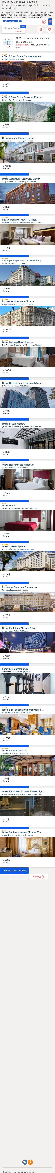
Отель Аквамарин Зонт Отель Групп (21, 178)
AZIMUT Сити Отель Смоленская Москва (24, 56)
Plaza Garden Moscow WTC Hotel (19, 219)
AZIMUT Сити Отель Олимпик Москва (22, 97)
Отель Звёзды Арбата (13, 546)
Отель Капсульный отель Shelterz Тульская (25, 791)
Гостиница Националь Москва (18, 301)
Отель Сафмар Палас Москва (17, 342)
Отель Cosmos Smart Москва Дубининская (25, 383)
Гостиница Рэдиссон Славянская (19, 587)
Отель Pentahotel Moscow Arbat (19, 628)
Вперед (37, 876)
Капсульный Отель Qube (15, 668)
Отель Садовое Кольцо (14, 750)
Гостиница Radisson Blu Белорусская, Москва (26, 709)
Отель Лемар (9, 505)
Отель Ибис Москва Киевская (18, 464)
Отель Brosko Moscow (13, 423)
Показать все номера (14, 870)
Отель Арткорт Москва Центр (17, 138)
